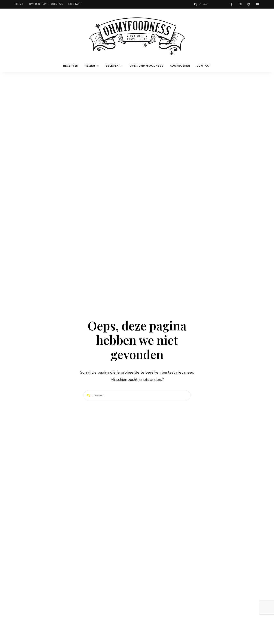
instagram (240, 4)
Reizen (90, 65)
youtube (257, 4)
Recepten (70, 65)
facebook (231, 4)
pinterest (248, 4)
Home (19, 4)
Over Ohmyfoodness (46, 4)
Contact (75, 4)
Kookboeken (180, 65)
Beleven (112, 65)
